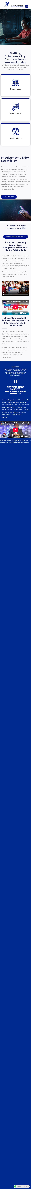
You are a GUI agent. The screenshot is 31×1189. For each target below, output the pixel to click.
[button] (26, 6)
